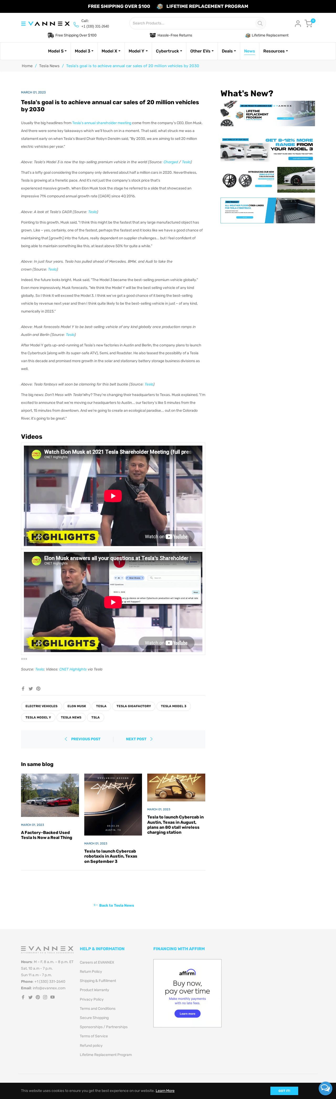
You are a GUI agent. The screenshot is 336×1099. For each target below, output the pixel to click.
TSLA (95, 717)
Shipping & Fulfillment (98, 981)
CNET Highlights (73, 669)
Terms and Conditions (98, 1008)
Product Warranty (94, 990)
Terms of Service (94, 1036)
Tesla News (49, 66)
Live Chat (325, 1088)
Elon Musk (76, 706)
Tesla (186, 162)
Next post (136, 739)
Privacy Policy (92, 999)
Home (27, 66)
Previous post (86, 739)
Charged (171, 162)
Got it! (284, 1091)
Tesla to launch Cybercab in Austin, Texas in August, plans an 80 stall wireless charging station (175, 825)
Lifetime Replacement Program (106, 1055)
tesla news (71, 717)
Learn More (165, 1091)
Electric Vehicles (41, 706)
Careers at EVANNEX (97, 962)
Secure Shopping (94, 1018)
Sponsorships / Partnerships (104, 1027)
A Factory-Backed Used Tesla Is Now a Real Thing (46, 835)
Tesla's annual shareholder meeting (101, 123)
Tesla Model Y (38, 717)
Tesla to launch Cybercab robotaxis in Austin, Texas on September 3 (110, 856)
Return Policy (91, 971)
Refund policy (91, 1045)
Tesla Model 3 (173, 706)
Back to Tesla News (116, 905)
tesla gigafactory (134, 706)
